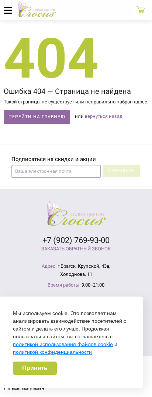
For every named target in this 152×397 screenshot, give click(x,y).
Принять (35, 368)
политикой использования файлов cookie (63, 344)
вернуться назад (103, 116)
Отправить (121, 170)
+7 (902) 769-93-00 (76, 240)
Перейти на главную (36, 116)
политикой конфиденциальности (52, 352)
